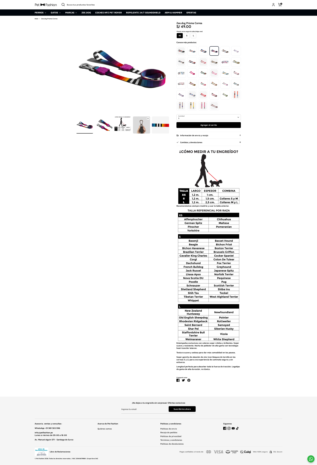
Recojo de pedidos (168, 432)
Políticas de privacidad (170, 436)
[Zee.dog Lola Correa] (203, 84)
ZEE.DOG (86, 12)
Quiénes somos (105, 429)
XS (180, 35)
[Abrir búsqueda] (63, 4)
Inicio (36, 19)
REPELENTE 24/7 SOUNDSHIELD (143, 12)
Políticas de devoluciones (172, 444)
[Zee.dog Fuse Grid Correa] (236, 95)
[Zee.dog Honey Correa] (192, 84)
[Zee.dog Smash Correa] (225, 95)
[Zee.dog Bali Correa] (203, 73)
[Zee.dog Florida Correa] (236, 62)
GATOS (55, 12)
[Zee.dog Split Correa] (236, 73)
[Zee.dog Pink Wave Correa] (214, 73)
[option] (122, 69)
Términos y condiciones (171, 440)
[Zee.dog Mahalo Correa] (181, 84)
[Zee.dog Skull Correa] (181, 51)
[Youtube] (233, 428)
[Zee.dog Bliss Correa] (225, 84)
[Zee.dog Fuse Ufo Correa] (181, 106)
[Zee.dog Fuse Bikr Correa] (192, 106)
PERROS (39, 12)
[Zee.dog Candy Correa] (236, 51)
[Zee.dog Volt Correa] (192, 95)
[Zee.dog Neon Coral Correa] (203, 95)
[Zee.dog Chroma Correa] (214, 95)
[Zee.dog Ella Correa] (192, 51)
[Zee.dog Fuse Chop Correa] (203, 106)
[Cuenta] (273, 4)
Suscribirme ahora (182, 409)
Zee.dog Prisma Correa (49, 19)
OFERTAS (191, 12)
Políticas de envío (168, 429)
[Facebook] (224, 428)
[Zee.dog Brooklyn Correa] (181, 73)
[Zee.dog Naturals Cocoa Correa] (214, 106)
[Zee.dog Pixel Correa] (214, 84)
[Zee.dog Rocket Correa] (192, 62)
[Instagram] (228, 428)
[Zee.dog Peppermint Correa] (203, 62)
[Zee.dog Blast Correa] (181, 95)
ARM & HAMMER (173, 12)
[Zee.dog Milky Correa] (225, 73)
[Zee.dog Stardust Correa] (225, 51)
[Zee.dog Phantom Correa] (214, 62)
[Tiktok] (237, 428)
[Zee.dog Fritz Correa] (236, 84)
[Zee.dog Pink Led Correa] (192, 73)
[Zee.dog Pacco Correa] (181, 62)
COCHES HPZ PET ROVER (108, 12)
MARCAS (70, 12)
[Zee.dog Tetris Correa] (225, 62)
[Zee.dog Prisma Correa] (214, 51)
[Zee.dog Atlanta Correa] (203, 51)
